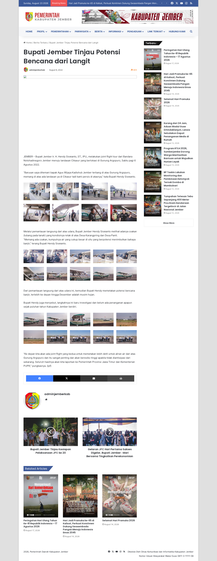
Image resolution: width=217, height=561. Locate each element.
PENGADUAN (134, 31)
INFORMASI (115, 31)
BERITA (98, 31)
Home (28, 42)
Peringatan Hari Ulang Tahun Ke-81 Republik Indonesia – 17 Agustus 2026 (40, 523)
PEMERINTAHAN (60, 31)
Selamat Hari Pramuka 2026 (118, 520)
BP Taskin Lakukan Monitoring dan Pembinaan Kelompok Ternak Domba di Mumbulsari (176, 179)
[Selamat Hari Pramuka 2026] (119, 495)
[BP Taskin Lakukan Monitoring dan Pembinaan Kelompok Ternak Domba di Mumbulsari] (152, 182)
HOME (29, 31)
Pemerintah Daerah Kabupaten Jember (49, 551)
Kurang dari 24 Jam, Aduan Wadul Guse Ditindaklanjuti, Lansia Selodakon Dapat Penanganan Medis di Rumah (177, 131)
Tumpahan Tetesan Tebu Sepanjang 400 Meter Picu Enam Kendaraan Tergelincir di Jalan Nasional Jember (178, 203)
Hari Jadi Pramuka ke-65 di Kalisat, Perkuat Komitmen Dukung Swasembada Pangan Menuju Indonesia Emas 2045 (125, 3)
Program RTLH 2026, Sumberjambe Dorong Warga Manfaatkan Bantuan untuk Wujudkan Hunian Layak (178, 155)
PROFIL (41, 31)
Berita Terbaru (41, 42)
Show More (168, 223)
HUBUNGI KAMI (177, 31)
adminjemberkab (37, 70)
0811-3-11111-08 (185, 556)
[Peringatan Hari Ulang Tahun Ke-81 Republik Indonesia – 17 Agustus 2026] (41, 495)
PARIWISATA (81, 31)
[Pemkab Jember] (50, 17)
